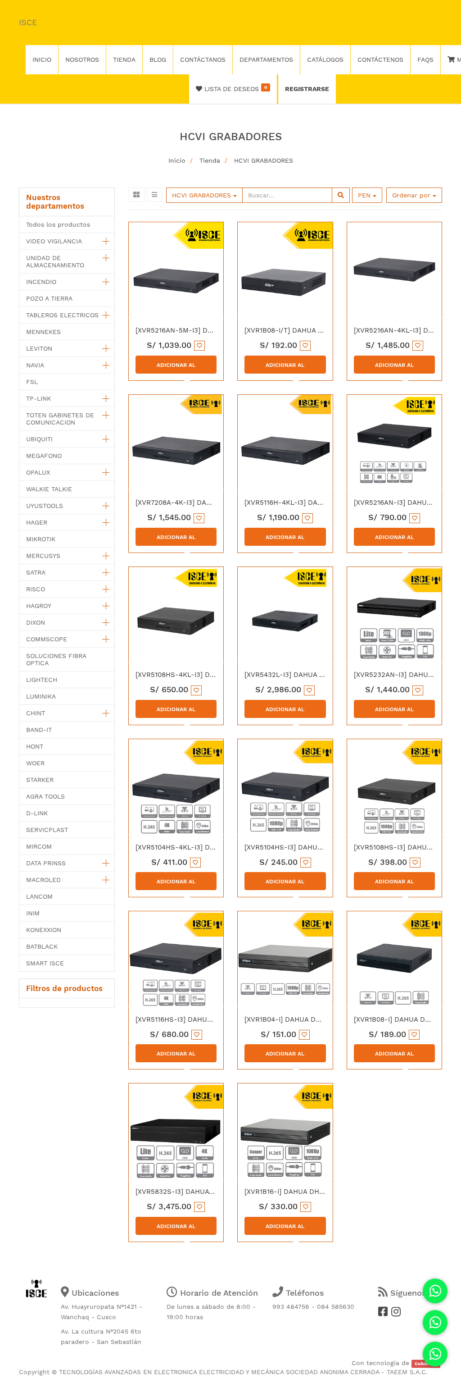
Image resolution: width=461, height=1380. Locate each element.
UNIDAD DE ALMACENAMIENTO (55, 261)
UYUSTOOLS (44, 505)
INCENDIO (41, 281)
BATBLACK (42, 946)
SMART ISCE (45, 963)
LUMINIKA (41, 696)
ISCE (28, 22)
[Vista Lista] (154, 194)
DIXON (35, 622)
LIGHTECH (41, 679)
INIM (33, 913)
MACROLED (43, 879)
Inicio (176, 160)
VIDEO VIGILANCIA (54, 241)
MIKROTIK (40, 539)
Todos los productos (58, 224)
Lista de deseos (234, 88)
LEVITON (39, 348)
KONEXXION (43, 929)
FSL (32, 381)
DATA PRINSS (46, 863)
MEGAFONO (44, 455)
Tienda (209, 160)
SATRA (35, 572)
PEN (365, 195)
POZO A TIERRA (49, 298)
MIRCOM (39, 846)
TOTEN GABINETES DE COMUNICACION (60, 418)
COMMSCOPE (46, 639)
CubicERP (426, 1363)
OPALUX (38, 472)
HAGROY (38, 605)
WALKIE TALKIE (49, 489)
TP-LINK (38, 398)
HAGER (36, 522)
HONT (34, 746)
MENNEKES (43, 331)
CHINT (35, 713)
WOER (35, 763)
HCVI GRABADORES (263, 160)
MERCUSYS (43, 555)
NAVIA (35, 365)
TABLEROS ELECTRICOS (62, 315)
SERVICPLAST (47, 829)
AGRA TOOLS (45, 796)
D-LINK (37, 813)
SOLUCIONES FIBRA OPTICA (56, 659)
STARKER (40, 779)
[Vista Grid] (136, 194)
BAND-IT (39, 729)
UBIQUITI (39, 439)
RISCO (35, 589)
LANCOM (39, 896)
